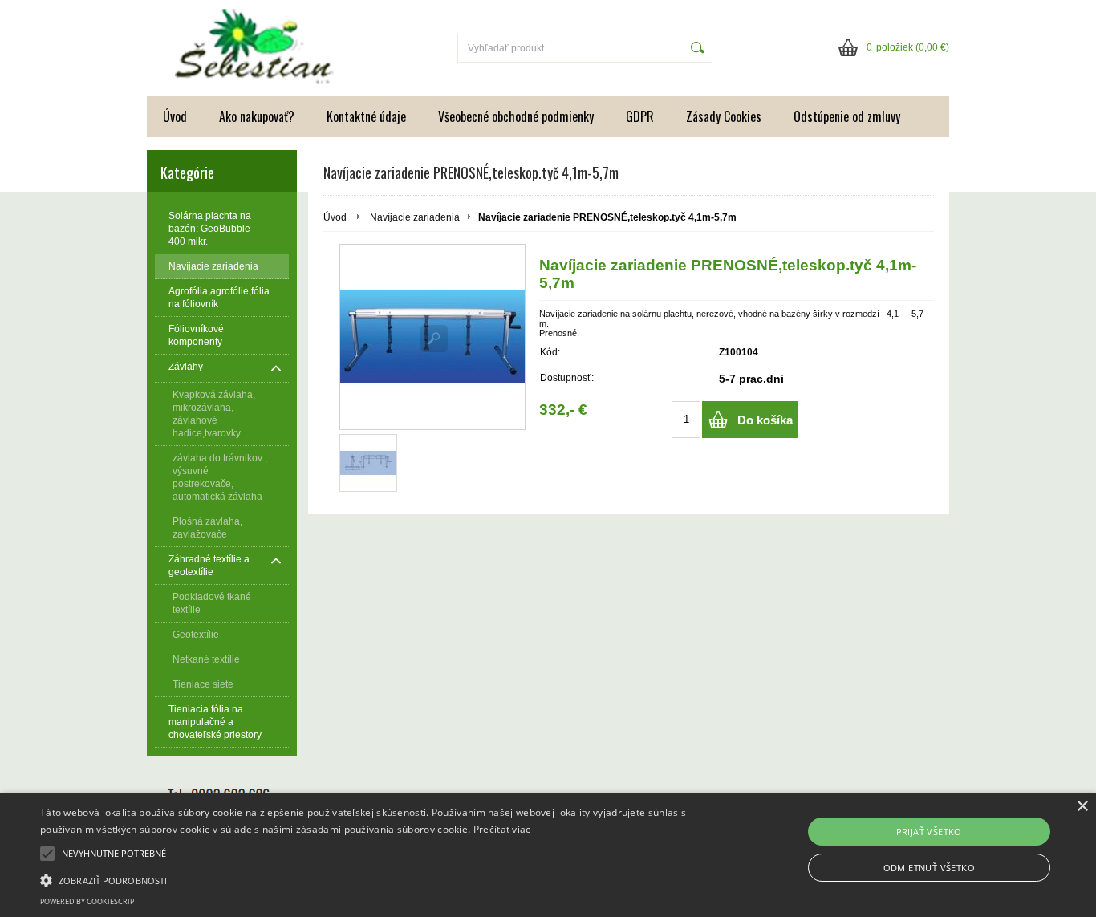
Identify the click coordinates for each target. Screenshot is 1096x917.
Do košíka (765, 420)
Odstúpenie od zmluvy (847, 116)
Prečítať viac (502, 829)
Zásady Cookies (723, 116)
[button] (370, 879)
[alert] (548, 855)
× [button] (1082, 807)
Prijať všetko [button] (929, 832)
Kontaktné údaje (366, 116)
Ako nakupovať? (256, 116)
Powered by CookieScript (89, 901)
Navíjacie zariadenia (415, 217)
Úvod (175, 116)
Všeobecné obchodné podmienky (516, 116)
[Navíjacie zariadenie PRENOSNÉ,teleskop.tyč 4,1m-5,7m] (432, 337)
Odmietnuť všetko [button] (929, 868)
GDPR (640, 116)
